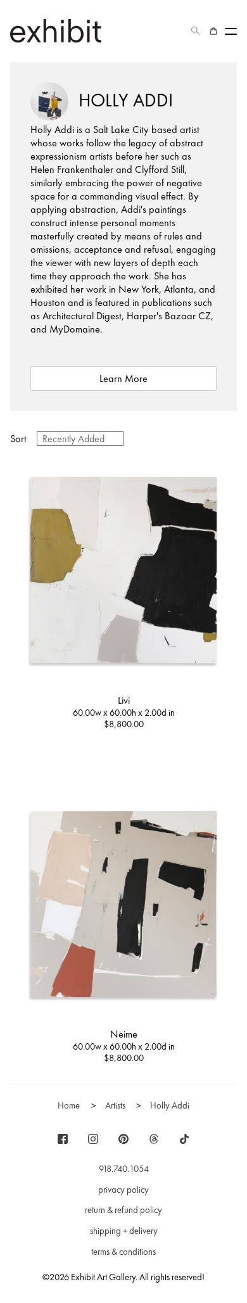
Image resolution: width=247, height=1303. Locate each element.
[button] (195, 31)
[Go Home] (55, 30)
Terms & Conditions (123, 1251)
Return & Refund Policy (123, 1210)
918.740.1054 (124, 1168)
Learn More (123, 378)
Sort (18, 438)
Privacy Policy (123, 1189)
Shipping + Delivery (124, 1230)
